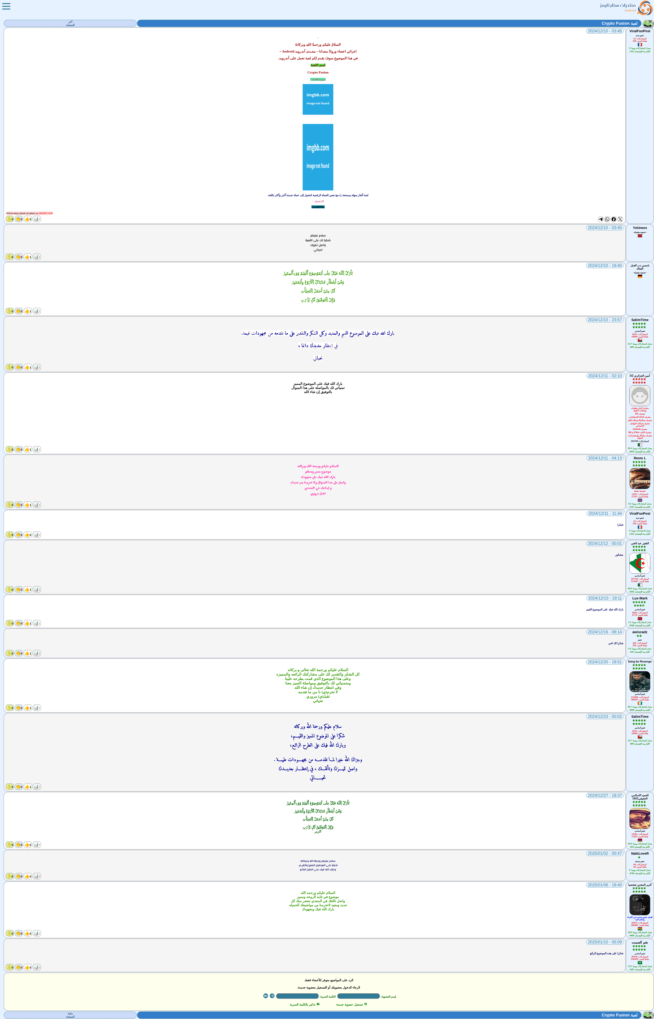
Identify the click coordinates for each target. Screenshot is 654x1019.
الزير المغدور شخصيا (639, 884)
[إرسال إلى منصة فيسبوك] (614, 219)
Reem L (640, 458)
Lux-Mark (640, 598)
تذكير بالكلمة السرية (305, 1004)
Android (630, 10)
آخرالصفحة (70, 23)
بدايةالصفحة (70, 1015)
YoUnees (640, 228)
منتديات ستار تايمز (618, 5)
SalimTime (640, 320)
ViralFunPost (639, 31)
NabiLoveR (640, 853)
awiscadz (639, 632)
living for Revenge (640, 661)
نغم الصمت (640, 942)
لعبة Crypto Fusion (619, 23)
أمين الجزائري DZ (640, 375)
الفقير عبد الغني (640, 543)
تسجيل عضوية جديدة (351, 1004)
